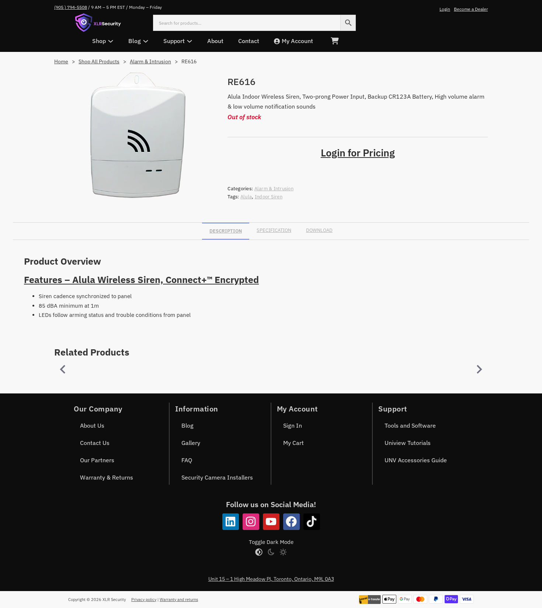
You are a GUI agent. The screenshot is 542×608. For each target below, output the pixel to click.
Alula (246, 197)
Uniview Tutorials (408, 442)
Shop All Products (99, 61)
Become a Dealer (471, 9)
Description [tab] (225, 231)
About (215, 41)
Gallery (190, 442)
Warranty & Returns (106, 477)
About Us (92, 425)
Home (61, 61)
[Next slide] (478, 369)
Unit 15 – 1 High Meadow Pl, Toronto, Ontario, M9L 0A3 (271, 579)
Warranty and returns (179, 599)
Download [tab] (319, 230)
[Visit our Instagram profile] (251, 521)
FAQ (186, 460)
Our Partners (97, 460)
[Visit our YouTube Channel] (271, 521)
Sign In (292, 425)
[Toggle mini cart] (334, 41)
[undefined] (63, 369)
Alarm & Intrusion (150, 61)
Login (444, 9)
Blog (187, 425)
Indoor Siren (268, 197)
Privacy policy (143, 599)
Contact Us (95, 442)
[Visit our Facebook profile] (291, 521)
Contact (248, 41)
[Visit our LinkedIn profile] (230, 521)
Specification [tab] (274, 230)
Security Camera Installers (217, 477)
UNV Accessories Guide (416, 460)
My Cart (293, 442)
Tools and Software (410, 425)
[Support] (189, 41)
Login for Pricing (358, 152)
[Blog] (146, 41)
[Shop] (111, 41)
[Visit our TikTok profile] (311, 521)
